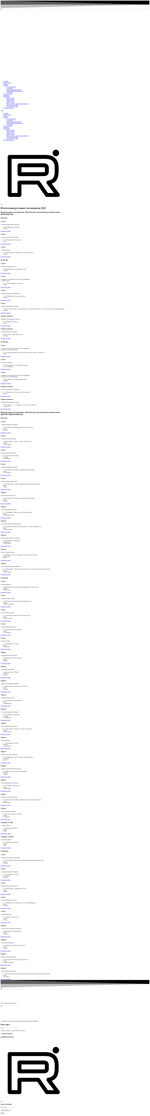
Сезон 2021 (10, 92)
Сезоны (6, 85)
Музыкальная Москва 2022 (14, 89)
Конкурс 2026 (7, 82)
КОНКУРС (7, 96)
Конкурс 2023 (10, 101)
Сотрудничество (8, 94)
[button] (75, 110)
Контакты (6, 95)
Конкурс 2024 (10, 99)
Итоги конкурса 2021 (12, 106)
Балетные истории (9, 108)
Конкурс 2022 (10, 102)
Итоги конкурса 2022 (12, 105)
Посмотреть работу (6, 231)
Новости (6, 84)
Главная (6, 81)
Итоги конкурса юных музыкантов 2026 (17, 103)
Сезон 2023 (10, 88)
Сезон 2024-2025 (11, 87)
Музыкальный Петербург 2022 (15, 91)
